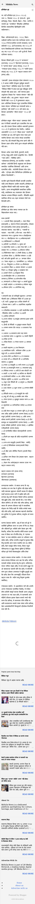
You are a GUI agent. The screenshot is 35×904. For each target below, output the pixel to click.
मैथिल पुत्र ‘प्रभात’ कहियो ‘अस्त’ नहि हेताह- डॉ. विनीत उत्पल (14, 780)
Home (19, 883)
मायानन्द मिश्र (5, 820)
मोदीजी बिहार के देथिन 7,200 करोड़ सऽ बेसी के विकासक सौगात (14, 840)
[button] (32, 10)
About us (19, 885)
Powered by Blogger (17, 895)
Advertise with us (19, 888)
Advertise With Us (9, 860)
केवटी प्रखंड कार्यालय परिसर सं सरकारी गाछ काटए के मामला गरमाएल (14, 758)
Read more (28, 685)
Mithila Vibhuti (9, 621)
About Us (5, 800)
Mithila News (12, 4)
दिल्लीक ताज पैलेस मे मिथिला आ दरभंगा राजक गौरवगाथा (14, 737)
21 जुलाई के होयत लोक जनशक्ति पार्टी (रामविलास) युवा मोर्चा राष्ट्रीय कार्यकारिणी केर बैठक (14, 714)
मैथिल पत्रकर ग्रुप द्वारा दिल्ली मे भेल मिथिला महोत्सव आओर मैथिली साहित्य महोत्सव (14, 692)
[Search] (32, 5)
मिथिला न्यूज (5, 676)
